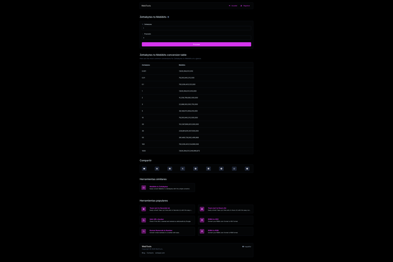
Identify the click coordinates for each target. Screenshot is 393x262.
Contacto (150, 253)
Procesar (196, 44)
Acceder (234, 6)
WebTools (146, 5)
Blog (143, 253)
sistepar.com (160, 253)
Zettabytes (148, 24)
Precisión (147, 34)
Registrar (246, 6)
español (247, 247)
